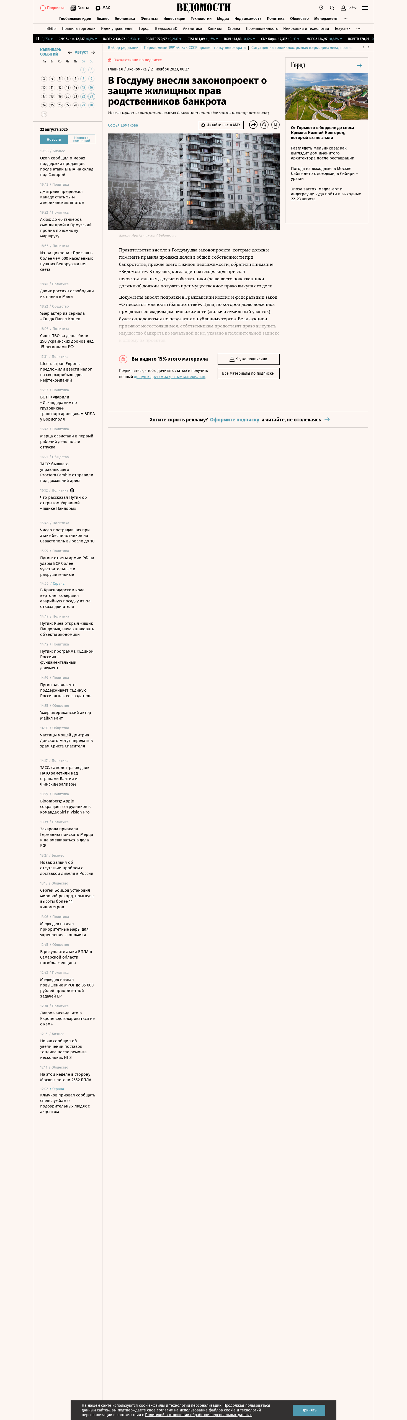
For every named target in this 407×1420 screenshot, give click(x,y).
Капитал (215, 28)
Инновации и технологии (306, 28)
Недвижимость (248, 18)
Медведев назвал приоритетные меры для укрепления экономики (64, 929)
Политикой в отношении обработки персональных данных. (198, 1415)
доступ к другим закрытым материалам (169, 376)
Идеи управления (117, 28)
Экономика (125, 18)
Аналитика (192, 28)
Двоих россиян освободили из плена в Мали (67, 293)
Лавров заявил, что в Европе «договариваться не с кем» (67, 1018)
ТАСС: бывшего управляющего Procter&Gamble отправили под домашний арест (66, 472)
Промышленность (262, 28)
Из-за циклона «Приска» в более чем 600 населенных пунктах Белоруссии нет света (66, 261)
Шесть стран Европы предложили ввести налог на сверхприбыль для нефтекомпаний (66, 372)
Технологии (201, 18)
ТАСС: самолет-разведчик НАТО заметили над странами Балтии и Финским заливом (64, 776)
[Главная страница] (203, 8)
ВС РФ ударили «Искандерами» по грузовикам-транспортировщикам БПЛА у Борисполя (67, 408)
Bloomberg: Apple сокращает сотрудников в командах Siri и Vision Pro (65, 807)
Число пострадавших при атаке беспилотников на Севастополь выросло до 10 (67, 535)
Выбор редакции (123, 47)
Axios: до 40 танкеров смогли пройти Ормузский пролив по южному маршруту (66, 227)
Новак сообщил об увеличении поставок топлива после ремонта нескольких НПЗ (63, 1049)
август (81, 52)
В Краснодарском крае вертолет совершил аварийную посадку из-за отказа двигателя (65, 598)
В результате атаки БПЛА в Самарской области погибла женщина (66, 957)
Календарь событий (50, 52)
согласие (165, 1410)
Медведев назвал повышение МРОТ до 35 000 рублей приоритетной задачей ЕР (67, 988)
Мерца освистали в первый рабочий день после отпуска (66, 442)
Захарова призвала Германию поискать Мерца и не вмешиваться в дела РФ (66, 837)
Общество (299, 18)
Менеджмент (326, 18)
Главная (116, 69)
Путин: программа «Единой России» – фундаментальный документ (67, 659)
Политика (276, 18)
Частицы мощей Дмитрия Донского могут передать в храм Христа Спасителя (66, 741)
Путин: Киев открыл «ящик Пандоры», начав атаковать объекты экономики (67, 629)
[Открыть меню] (365, 8)
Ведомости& (166, 28)
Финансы (149, 18)
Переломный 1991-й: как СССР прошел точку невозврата (195, 47)
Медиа (223, 18)
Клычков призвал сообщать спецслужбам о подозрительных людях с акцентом (67, 1103)
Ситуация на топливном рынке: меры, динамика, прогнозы (304, 47)
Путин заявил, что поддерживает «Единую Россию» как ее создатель (65, 690)
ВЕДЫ (51, 28)
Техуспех (342, 28)
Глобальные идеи (75, 18)
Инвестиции (174, 18)
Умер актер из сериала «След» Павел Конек (62, 316)
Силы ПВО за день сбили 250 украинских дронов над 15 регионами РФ (67, 341)
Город (144, 28)
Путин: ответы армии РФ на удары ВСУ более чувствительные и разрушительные (67, 566)
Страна (234, 28)
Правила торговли (79, 28)
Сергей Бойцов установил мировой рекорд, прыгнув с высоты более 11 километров (67, 898)
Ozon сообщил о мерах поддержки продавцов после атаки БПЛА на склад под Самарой (66, 166)
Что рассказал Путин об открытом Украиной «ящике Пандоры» (63, 503)
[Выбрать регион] (321, 8)
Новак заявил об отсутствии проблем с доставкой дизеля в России (66, 868)
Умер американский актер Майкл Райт (65, 715)
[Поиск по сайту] (332, 8)
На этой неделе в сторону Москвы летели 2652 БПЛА (65, 1077)
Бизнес (103, 18)
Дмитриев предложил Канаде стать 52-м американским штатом (62, 197)
